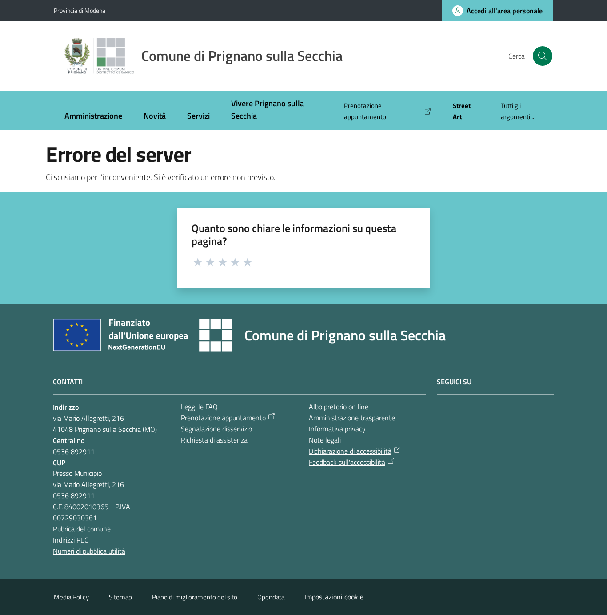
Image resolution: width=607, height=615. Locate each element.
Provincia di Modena (79, 10)
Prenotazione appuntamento (223, 417)
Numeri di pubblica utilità (89, 551)
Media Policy (71, 597)
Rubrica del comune (82, 528)
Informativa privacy (337, 428)
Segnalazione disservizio (216, 428)
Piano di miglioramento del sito (194, 597)
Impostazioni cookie (333, 596)
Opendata (270, 597)
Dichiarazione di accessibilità (350, 451)
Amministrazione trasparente (352, 417)
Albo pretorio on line (338, 406)
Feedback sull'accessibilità (347, 462)
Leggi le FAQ (199, 406)
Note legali (325, 440)
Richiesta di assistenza (214, 440)
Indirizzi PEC (70, 540)
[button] (542, 56)
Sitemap (120, 597)
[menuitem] (93, 116)
